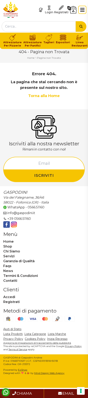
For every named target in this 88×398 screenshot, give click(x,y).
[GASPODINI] (10, 9)
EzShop (22, 369)
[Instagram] (14, 224)
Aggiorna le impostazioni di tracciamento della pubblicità (37, 342)
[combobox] (39, 26)
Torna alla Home (44, 96)
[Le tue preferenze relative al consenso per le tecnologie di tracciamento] (81, 391)
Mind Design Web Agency (49, 373)
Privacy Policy (73, 346)
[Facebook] (6, 224)
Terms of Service (17, 349)
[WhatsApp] (6, 392)
